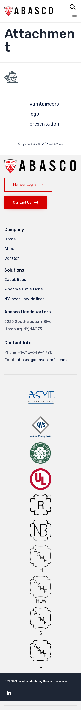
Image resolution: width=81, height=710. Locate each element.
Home (10, 239)
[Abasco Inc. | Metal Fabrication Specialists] (28, 11)
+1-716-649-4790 (34, 352)
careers (47, 104)
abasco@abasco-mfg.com (42, 359)
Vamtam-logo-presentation (34, 105)
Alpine (63, 681)
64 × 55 (47, 143)
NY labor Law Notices (24, 298)
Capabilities (15, 279)
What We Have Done (23, 289)
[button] (11, 77)
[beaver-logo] (11, 82)
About (10, 248)
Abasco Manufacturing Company (34, 681)
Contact (12, 258)
